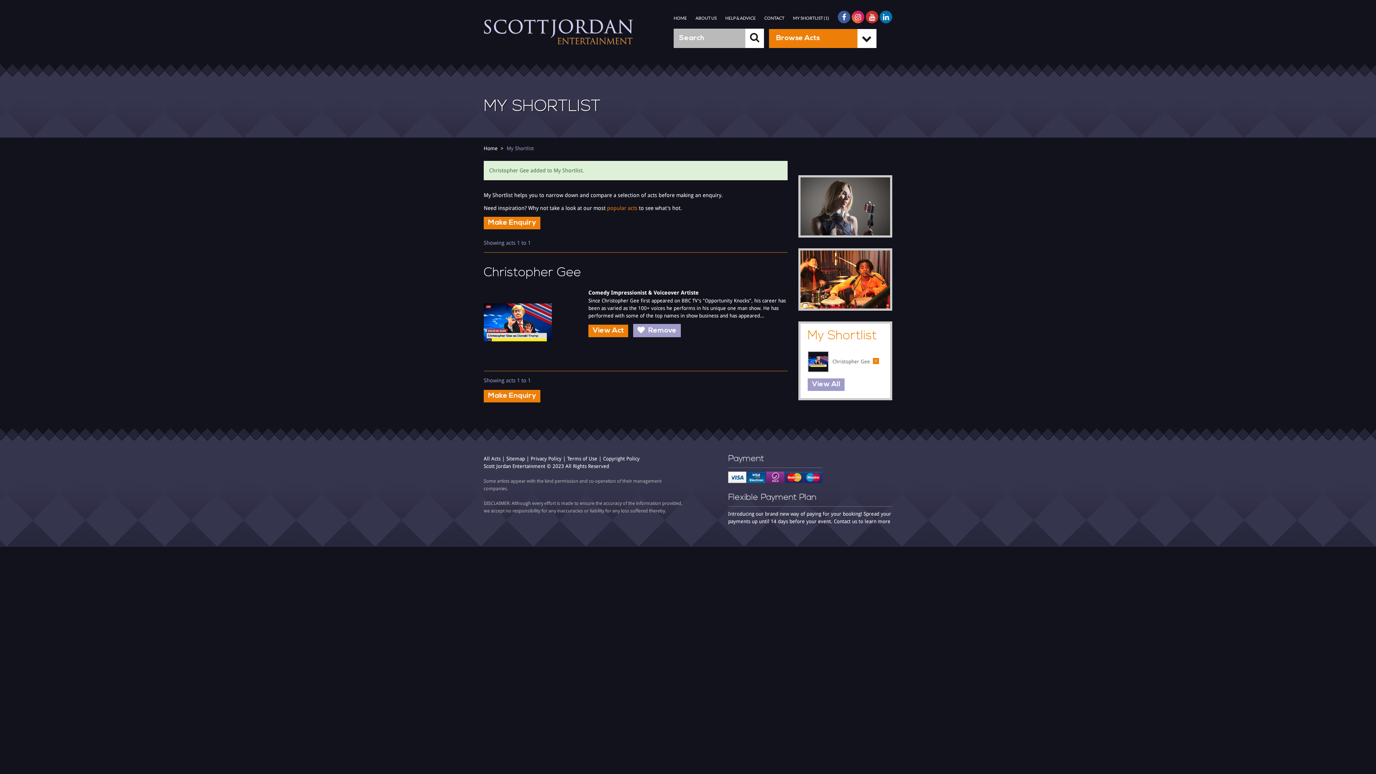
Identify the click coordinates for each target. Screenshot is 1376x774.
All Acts (492, 459)
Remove (662, 330)
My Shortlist (520, 148)
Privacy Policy (546, 459)
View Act (608, 330)
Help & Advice (740, 18)
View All (826, 384)
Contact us (845, 521)
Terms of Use (582, 459)
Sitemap (515, 459)
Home (680, 18)
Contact (774, 18)
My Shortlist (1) (811, 18)
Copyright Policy (621, 459)
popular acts (622, 208)
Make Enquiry (512, 222)
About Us (706, 18)
